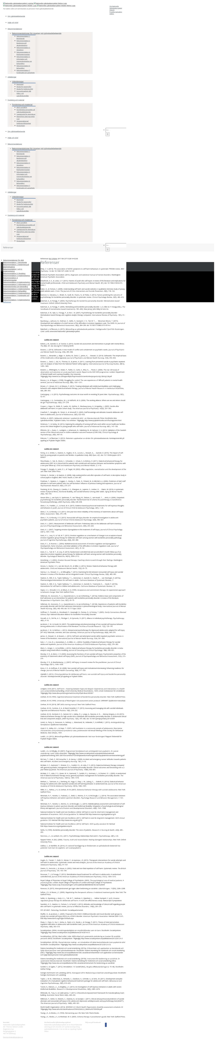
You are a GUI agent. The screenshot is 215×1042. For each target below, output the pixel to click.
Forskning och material (22, 104)
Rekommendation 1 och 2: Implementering (12, 270)
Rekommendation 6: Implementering (16, 293)
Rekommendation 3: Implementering (16, 276)
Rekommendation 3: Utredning (14, 273)
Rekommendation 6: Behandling (14, 291)
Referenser (7, 302)
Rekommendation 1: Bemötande (15, 262)
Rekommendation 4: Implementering (16, 282)
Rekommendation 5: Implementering (16, 289)
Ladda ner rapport (51, 747)
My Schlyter (53, 259)
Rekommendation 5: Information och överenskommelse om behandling (16, 285)
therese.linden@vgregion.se (13, 1037)
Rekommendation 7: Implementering (16, 300)
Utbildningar (18, 81)
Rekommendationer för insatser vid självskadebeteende (36, 33)
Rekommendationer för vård (13, 260)
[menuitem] (115, 9)
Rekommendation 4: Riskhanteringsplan (10, 279)
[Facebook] (106, 1025)
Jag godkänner (35, 300)
